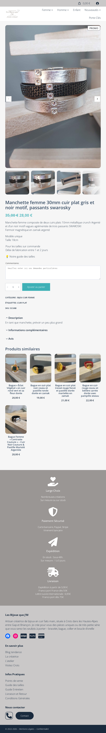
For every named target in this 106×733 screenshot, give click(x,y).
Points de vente (14, 681)
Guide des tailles (14, 685)
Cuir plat (22, 302)
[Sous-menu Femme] (52, 10)
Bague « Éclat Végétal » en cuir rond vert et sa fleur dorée (16, 389)
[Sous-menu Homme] (68, 10)
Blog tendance (13, 652)
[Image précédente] (8, 99)
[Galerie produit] (53, 96)
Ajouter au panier (36, 286)
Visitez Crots (12, 665)
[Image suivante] (97, 99)
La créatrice (11, 656)
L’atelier (9, 661)
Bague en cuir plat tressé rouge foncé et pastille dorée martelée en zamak (65, 390)
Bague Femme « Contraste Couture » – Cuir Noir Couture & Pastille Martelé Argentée (16, 443)
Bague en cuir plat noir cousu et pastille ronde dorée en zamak (41, 389)
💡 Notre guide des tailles (20, 256)
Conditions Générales (17, 698)
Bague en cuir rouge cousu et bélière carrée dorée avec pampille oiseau (90, 390)
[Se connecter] (97, 3)
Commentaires (12, 263)
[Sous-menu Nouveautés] (100, 10)
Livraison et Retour (16, 694)
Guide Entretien (14, 689)
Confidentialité (43, 729)
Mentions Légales (26, 729)
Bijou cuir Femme (26, 297)
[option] (43, 182)
